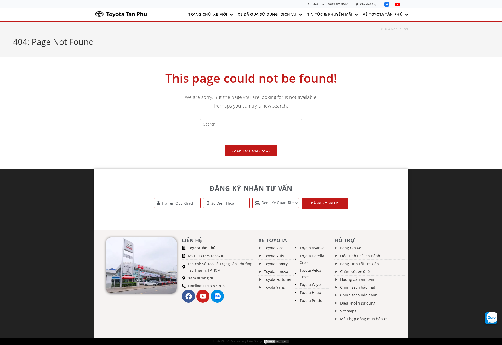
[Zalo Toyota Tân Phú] (217, 296)
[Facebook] (387, 4)
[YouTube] (397, 4)
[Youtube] (202, 296)
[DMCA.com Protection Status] (276, 341)
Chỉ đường (368, 4)
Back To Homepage (251, 150)
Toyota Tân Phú (201, 247)
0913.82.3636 (338, 4)
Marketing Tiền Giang (246, 341)
